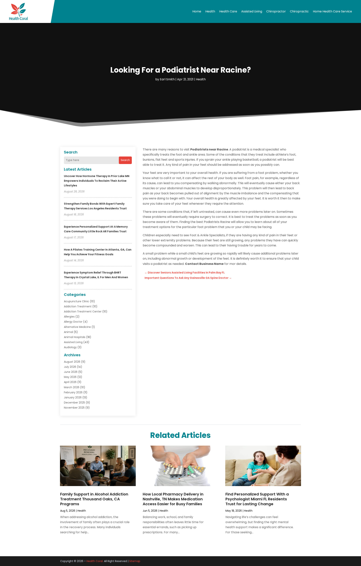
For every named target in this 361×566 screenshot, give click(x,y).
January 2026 (73, 397)
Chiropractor (276, 11)
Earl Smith (167, 79)
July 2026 (70, 367)
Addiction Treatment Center (83, 311)
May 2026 (70, 377)
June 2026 (70, 372)
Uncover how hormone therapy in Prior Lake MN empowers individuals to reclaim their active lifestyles (96, 180)
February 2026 (73, 392)
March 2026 (71, 387)
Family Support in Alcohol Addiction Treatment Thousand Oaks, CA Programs (94, 499)
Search (125, 160)
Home (196, 11)
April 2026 (70, 382)
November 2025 (74, 407)
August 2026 (72, 362)
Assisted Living (251, 11)
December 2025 (74, 402)
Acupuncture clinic (76, 301)
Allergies (69, 316)
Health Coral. (94, 561)
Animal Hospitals (74, 337)
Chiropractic (299, 11)
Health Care (228, 11)
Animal (68, 332)
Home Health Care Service (332, 11)
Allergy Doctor (73, 322)
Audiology (70, 347)
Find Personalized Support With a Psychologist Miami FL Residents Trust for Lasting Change (257, 499)
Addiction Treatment (78, 306)
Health (210, 11)
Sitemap (134, 561)
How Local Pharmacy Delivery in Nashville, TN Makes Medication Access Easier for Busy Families (173, 499)
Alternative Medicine (77, 327)
